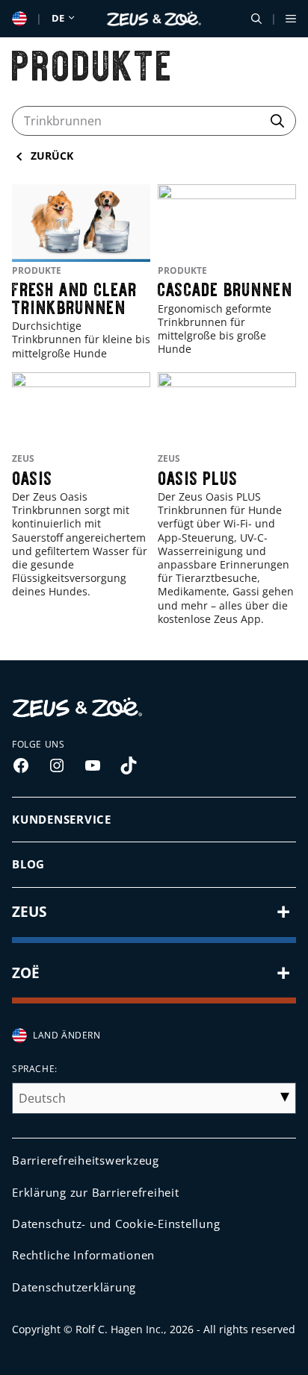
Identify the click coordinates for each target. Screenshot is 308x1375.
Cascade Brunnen (225, 285)
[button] (256, 18)
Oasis (32, 474)
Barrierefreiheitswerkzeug (85, 1160)
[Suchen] (277, 119)
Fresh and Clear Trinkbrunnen (75, 294)
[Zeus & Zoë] (154, 18)
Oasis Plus (198, 474)
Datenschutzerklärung (74, 1287)
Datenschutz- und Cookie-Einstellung (116, 1223)
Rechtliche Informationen (83, 1254)
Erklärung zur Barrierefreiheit (95, 1192)
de (59, 18)
